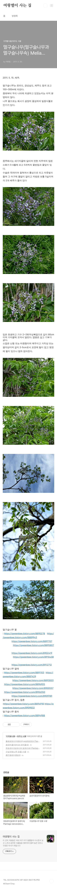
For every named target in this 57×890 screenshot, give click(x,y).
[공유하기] (13, 724)
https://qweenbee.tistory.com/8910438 (33, 657)
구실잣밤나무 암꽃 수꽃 (16, 751)
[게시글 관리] (16, 724)
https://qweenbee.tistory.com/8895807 (33, 645)
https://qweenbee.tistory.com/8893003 (33, 680)
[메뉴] (52, 5)
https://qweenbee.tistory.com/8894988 (24, 715)
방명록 (15, 16)
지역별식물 (10, 736)
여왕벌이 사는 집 (17, 6)
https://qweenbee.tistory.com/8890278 (24, 633)
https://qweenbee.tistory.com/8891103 (24, 672)
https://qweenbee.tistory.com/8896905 (24, 684)
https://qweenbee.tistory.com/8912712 (32, 664)
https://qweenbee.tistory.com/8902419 (32, 653)
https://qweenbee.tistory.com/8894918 (23, 703)
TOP (51, 881)
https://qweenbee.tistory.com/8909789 (32, 696)
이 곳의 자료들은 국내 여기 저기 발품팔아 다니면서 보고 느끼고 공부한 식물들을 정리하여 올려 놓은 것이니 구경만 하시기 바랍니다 (23, 843)
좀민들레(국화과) (13, 755)
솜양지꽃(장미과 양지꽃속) (17, 744)
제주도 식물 (21, 736)
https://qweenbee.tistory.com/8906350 (24, 692)
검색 (45, 5)
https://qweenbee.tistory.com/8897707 (32, 641)
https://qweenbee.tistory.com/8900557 (32, 688)
